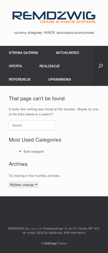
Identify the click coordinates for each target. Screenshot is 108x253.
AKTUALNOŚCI (67, 52)
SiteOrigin (50, 243)
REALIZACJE (49, 66)
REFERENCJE (20, 79)
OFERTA (15, 66)
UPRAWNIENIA (59, 79)
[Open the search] (100, 66)
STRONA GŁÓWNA (23, 52)
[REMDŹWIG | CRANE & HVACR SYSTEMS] (54, 17)
